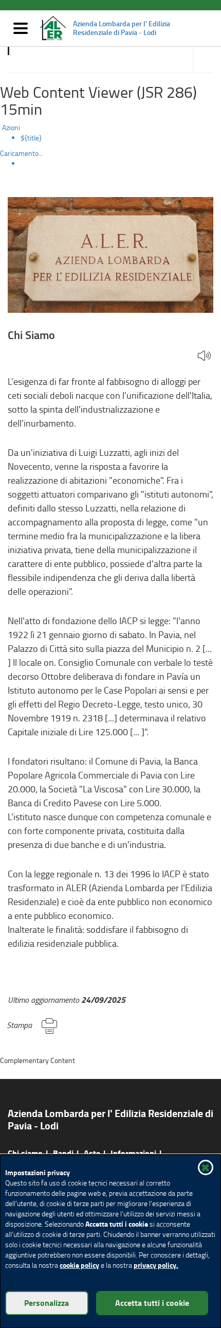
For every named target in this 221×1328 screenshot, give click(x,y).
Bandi (63, 1153)
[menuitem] (121, 138)
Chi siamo (25, 1153)
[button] (204, 356)
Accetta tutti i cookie (152, 1302)
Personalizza (46, 1302)
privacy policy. (156, 1265)
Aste (92, 1153)
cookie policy (79, 1265)
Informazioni (133, 1153)
